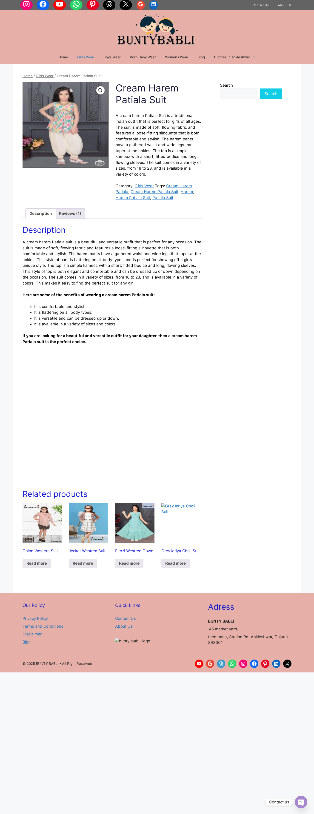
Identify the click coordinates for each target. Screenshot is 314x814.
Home (63, 57)
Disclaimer (32, 634)
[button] (100, 90)
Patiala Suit (162, 197)
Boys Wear (112, 57)
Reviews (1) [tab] (70, 213)
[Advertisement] (112, 383)
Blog (201, 57)
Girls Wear (85, 57)
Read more (36, 563)
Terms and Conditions (43, 626)
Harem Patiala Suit (133, 197)
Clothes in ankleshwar (232, 57)
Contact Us (261, 5)
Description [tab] (40, 213)
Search (226, 85)
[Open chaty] (301, 802)
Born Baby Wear (143, 57)
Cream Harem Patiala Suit (154, 191)
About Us (284, 5)
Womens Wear (176, 57)
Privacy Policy (35, 618)
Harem (187, 191)
